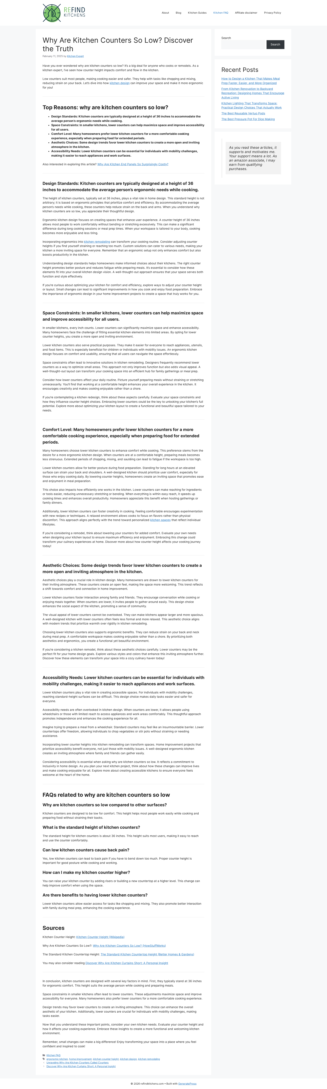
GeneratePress (187, 1083)
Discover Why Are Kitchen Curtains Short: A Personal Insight (126, 963)
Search (226, 38)
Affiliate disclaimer (246, 12)
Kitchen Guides (197, 12)
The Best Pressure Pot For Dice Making (248, 119)
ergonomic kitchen (57, 1059)
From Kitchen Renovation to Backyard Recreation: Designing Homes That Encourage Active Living (252, 93)
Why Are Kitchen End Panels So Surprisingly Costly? (132, 164)
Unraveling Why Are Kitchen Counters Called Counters (77, 1062)
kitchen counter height (106, 1059)
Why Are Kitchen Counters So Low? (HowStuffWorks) (129, 945)
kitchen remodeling (97, 241)
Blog (178, 12)
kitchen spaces (160, 520)
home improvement (80, 1059)
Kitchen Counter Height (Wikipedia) (100, 937)
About (165, 12)
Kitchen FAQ (220, 12)
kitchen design (120, 83)
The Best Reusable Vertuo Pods (243, 113)
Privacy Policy (272, 12)
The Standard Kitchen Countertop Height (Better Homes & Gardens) (147, 954)
